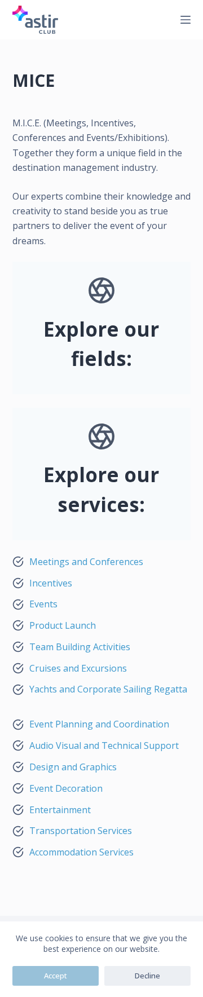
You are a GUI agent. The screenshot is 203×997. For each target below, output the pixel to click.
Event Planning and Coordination (99, 724)
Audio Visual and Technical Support (104, 745)
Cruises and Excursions (78, 668)
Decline (147, 975)
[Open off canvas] (185, 20)
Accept (55, 975)
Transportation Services (80, 830)
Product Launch (62, 625)
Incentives (50, 583)
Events (43, 604)
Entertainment (60, 810)
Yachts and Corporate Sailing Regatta (108, 689)
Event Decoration (66, 788)
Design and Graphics (73, 767)
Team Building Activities (79, 647)
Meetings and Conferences (86, 561)
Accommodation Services (81, 852)
